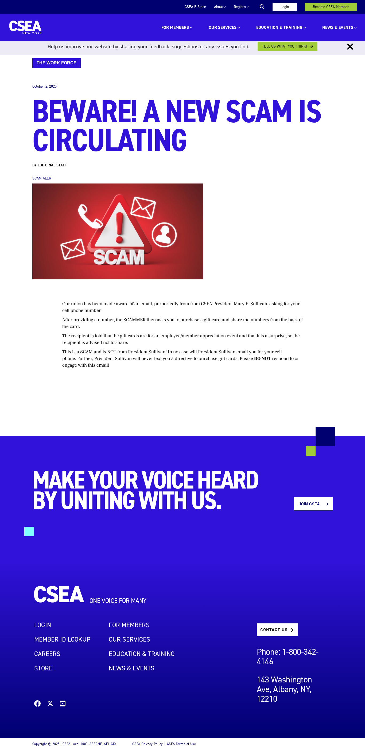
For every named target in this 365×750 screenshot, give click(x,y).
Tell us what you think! (284, 46)
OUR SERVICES (222, 27)
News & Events (337, 27)
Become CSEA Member (331, 6)
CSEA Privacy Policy (147, 744)
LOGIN (42, 625)
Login (285, 6)
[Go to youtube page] (62, 704)
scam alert (42, 178)
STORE (43, 668)
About (218, 6)
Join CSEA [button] (309, 504)
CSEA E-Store (195, 6)
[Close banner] (350, 47)
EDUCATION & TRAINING (279, 27)
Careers (47, 654)
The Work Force (56, 63)
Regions (240, 6)
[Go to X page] (50, 704)
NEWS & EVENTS (131, 668)
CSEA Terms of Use (181, 744)
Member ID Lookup (62, 639)
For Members (175, 27)
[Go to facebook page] (37, 704)
